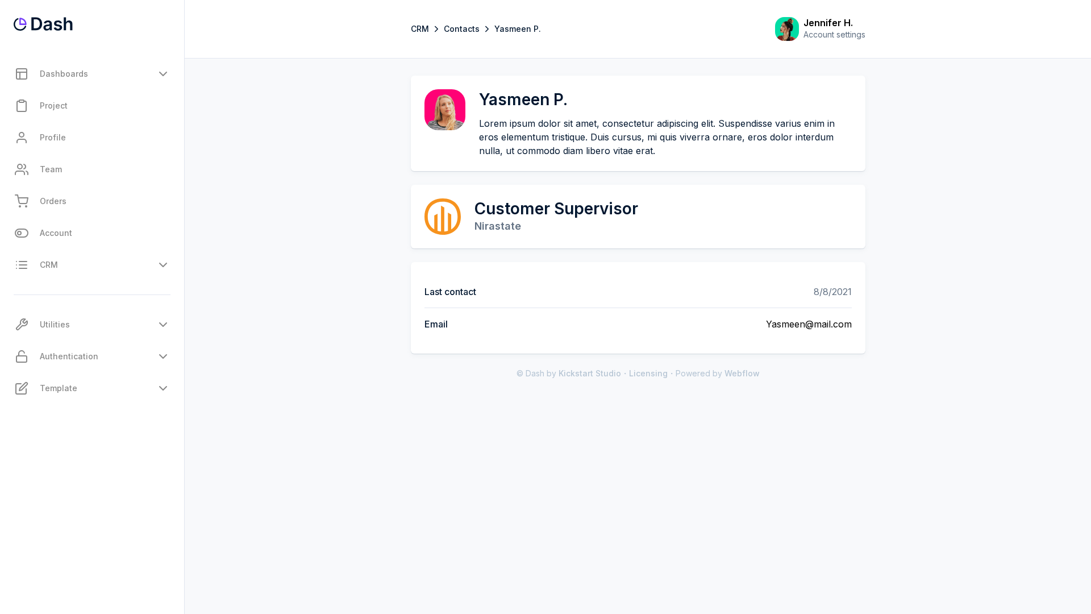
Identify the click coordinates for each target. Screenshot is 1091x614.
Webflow (742, 373)
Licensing (648, 373)
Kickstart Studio (590, 373)
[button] (92, 73)
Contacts (462, 29)
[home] (43, 24)
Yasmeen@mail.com (809, 324)
